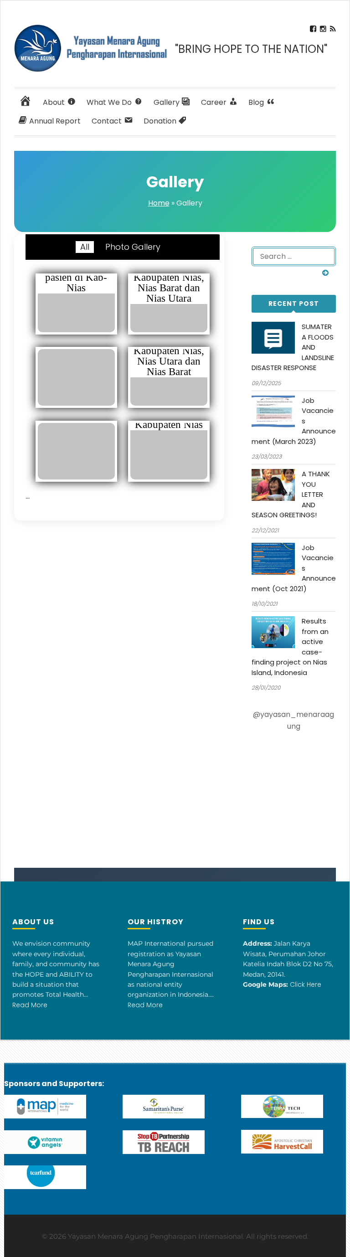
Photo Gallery (132, 246)
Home (159, 203)
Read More (29, 1005)
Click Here (305, 984)
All (84, 246)
